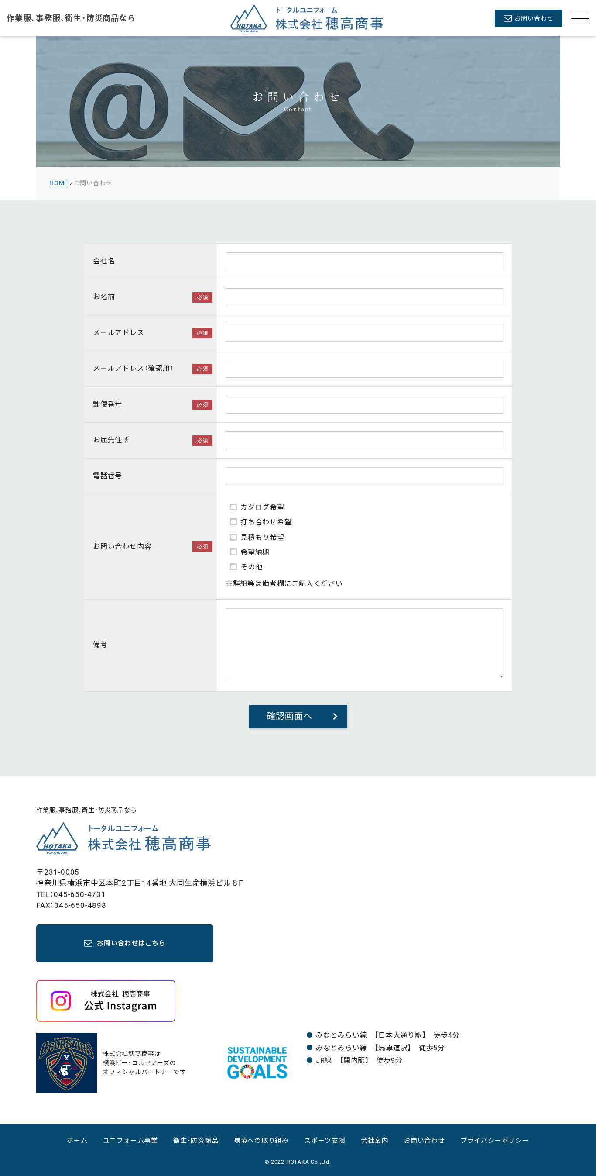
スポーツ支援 (325, 1141)
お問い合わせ (424, 1141)
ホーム (77, 1141)
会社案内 (374, 1141)
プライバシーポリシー (494, 1141)
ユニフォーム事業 (130, 1141)
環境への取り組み (261, 1141)
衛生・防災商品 (196, 1141)
